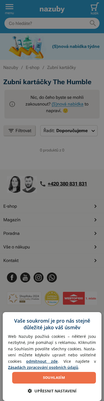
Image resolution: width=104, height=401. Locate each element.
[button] (52, 391)
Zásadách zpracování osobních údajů (43, 367)
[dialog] (51, 356)
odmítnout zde (42, 361)
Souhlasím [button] (54, 377)
